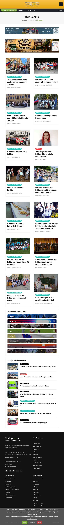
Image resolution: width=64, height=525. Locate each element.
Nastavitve (32, 522)
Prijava (60, 10)
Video (36, 487)
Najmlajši (37, 468)
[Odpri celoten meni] (61, 4)
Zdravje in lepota (11, 487)
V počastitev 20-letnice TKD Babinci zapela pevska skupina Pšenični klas (46, 262)
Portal (8, 492)
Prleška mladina (38, 506)
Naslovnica (24, 20)
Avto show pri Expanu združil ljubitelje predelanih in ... (37, 377)
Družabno (38, 148)
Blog (35, 497)
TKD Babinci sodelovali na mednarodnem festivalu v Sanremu (17, 82)
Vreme (36, 500)
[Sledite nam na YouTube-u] (30, 10)
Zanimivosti (37, 462)
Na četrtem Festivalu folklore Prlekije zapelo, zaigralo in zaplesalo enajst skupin (46, 226)
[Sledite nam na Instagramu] (28, 10)
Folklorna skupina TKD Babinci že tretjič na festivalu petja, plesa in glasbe (46, 190)
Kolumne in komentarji (12, 489)
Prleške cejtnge (38, 503)
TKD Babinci (39, 20)
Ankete (36, 492)
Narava (36, 460)
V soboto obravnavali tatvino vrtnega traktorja (34, 386)
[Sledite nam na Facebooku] (26, 10)
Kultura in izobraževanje (14, 76)
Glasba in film (38, 465)
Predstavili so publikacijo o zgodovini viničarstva (35, 413)
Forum (36, 489)
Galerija (36, 484)
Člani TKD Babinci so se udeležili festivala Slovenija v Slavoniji (18, 118)
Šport (35, 452)
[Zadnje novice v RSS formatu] (34, 10)
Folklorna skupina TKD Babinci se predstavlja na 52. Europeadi (18, 262)
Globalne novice (10, 495)
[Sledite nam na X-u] (32, 10)
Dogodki (36, 481)
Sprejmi (24, 522)
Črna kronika (37, 446)
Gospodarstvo (38, 457)
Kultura (36, 449)
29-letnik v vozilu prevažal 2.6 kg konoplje (33, 422)
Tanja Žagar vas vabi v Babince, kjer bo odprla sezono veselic (44, 154)
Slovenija (8, 481)
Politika (36, 454)
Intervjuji (8, 484)
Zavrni (39, 522)
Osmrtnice (9, 497)
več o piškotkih (37, 516)
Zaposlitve (37, 495)
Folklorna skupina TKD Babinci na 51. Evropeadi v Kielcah (17, 298)
